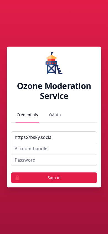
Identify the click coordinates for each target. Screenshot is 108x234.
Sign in (54, 177)
